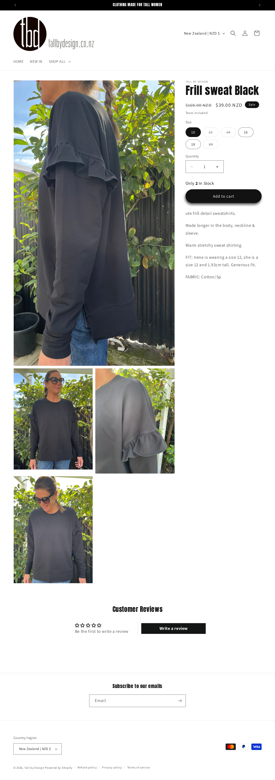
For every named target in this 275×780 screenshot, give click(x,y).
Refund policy (87, 767)
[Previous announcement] (15, 5)
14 (231, 133)
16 (246, 132)
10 (193, 132)
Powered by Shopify (59, 768)
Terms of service (138, 767)
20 (214, 145)
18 (193, 144)
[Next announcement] (260, 5)
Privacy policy (112, 767)
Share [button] (196, 293)
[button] (59, 61)
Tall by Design (34, 768)
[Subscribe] (180, 700)
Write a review (174, 628)
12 (213, 133)
